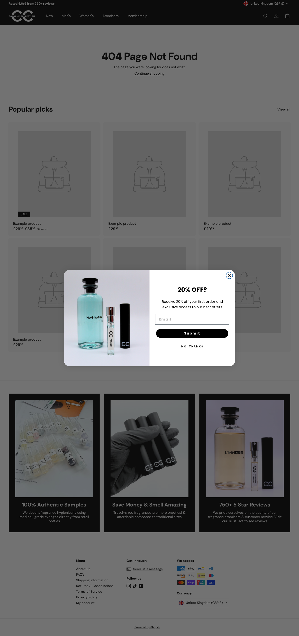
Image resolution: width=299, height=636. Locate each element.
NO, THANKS (192, 346)
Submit (192, 333)
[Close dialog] (229, 275)
